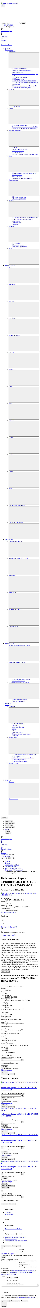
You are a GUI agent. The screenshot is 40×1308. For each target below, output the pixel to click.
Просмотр (4, 927)
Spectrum (11, 301)
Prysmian (11, 369)
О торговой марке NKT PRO (18, 558)
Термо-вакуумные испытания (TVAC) (25, 127)
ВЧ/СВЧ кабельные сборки (21, 679)
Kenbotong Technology (16, 522)
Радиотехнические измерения (22, 70)
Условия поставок (11, 1239)
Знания (7, 705)
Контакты (8, 703)
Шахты (14, 147)
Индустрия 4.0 (17, 152)
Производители (10, 265)
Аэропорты (16, 106)
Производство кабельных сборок (19, 645)
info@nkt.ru (4, 854)
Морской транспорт (19, 199)
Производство (9, 643)
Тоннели (15, 224)
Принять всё (5, 1301)
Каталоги (12, 706)
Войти (3, 1257)
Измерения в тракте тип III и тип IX (24, 86)
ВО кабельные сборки (19, 699)
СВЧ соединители (18, 756)
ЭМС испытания (18, 79)
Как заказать (5, 1187)
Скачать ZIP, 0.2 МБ (7, 935)
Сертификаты (13, 626)
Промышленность (14, 130)
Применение (9, 50)
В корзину (4, 1066)
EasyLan (15, 736)
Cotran (11, 471)
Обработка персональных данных (16, 1240)
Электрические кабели (19, 761)
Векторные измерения (19, 68)
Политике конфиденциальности (26, 1297)
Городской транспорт (19, 246)
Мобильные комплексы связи (22, 178)
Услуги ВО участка (18, 701)
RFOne (11, 437)
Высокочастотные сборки (17, 662)
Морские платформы (19, 197)
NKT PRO (12, 284)
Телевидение (16, 223)
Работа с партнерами (15, 609)
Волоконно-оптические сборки (19, 682)
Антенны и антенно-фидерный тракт (24, 754)
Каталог (7, 48)
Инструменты (13, 763)
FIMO (10, 386)
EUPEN (11, 352)
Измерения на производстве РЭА (23, 87)
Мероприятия (13, 799)
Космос (11, 108)
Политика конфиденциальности (15, 1237)
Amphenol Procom (14, 335)
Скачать (13, 927)
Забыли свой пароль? (8, 1254)
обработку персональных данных (23, 1270)
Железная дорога (17, 245)
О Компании (9, 539)
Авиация (11, 89)
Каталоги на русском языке (21, 734)
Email (21, 1250)
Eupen (14, 729)
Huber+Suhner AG (18, 723)
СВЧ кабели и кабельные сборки (23, 758)
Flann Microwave (17, 732)
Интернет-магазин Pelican (13, 1229)
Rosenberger (12, 318)
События (8, 780)
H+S (10, 267)
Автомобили (16, 243)
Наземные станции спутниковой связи (25, 217)
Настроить (24, 1301)
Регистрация (16, 1246)
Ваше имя (22, 1263)
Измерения (12, 51)
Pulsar (10, 403)
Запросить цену (6, 1057)
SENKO (11, 420)
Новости (11, 782)
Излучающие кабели (19, 759)
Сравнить (4, 1072)
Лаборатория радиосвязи (17, 505)
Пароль (20, 1252)
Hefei (10, 488)
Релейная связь (17, 175)
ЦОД (10, 248)
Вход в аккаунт (6, 1246)
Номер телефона (24, 1265)
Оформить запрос (6, 1070)
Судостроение (13, 180)
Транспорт (12, 226)
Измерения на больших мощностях (24, 81)
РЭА (10, 156)
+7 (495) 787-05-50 (7, 25)
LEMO (11, 454)
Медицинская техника (19, 149)
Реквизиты (12, 592)
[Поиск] (3, 5)
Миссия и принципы (15, 541)
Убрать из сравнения (8, 1074)
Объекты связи (17, 176)
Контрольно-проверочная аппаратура (24, 128)
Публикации (13, 737)
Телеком (11, 200)
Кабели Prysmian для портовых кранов (25, 154)
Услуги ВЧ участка (18, 681)
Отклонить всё (15, 1301)
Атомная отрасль (18, 151)
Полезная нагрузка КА (19, 125)
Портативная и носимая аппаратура (24, 173)
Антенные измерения (19, 77)
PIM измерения (17, 72)
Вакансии (12, 575)
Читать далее (6, 971)
